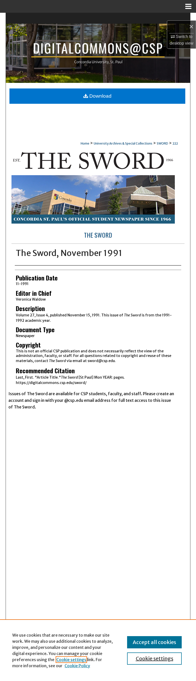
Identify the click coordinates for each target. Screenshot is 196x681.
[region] (98, 650)
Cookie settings (71, 659)
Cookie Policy (77, 665)
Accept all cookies (154, 642)
